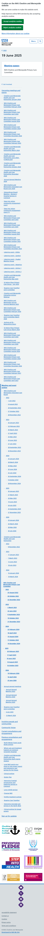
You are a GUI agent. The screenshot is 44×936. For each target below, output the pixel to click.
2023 (7, 420)
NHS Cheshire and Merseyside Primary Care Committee (11, 584)
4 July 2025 (9, 712)
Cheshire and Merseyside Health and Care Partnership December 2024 (12, 173)
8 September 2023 (14, 614)
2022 (7, 398)
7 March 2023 (12, 558)
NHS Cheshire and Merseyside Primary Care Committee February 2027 (12, 371)
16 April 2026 (12, 677)
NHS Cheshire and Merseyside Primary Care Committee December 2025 (13, 247)
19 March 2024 (13, 577)
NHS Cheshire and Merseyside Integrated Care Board (13, 392)
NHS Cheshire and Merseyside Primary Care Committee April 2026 (12, 335)
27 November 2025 (14, 512)
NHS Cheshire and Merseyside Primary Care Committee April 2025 (12, 217)
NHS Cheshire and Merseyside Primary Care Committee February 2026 (12, 309)
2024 (7, 456)
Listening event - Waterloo (13, 265)
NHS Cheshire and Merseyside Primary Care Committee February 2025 (12, 141)
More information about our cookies (15, 33)
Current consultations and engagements (11, 732)
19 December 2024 (14, 644)
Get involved (7, 84)
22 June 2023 (12, 611)
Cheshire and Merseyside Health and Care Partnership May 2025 (12, 277)
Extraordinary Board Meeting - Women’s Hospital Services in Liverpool (10, 195)
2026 (7, 517)
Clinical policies (9, 774)
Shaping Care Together (12, 800)
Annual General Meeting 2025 (11, 701)
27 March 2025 (13, 495)
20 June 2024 (12, 469)
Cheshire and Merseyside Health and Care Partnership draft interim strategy (12, 758)
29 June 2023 (12, 440)
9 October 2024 (13, 480)
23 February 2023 (14, 426)
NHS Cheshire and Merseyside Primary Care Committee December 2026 (13, 364)
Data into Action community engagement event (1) (12, 210)
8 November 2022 (14, 547)
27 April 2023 (12, 433)
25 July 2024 (12, 473)
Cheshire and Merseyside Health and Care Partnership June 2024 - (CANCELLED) (12, 157)
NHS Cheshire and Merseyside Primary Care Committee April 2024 (12, 112)
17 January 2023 (13, 555)
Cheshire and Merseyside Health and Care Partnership (12, 539)
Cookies (4, 919)
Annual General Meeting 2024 (11, 696)
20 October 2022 (13, 596)
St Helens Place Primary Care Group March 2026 (12, 329)
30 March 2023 (13, 430)
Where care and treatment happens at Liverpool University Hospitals (13, 750)
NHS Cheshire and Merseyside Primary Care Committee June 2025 (12, 225)
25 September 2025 (14, 509)
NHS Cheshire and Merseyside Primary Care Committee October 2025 (12, 239)
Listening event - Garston (12, 256)
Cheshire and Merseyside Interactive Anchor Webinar (12, 295)
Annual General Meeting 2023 (11, 690)
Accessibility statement (9, 912)
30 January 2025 (13, 491)
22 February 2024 (13, 629)
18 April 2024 (12, 633)
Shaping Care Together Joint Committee (12, 289)
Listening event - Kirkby (12, 252)
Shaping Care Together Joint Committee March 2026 (12, 317)
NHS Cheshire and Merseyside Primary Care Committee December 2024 (13, 134)
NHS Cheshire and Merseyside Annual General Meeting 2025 (11, 302)
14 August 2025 (12, 662)
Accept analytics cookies (12, 21)
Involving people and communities (10, 723)
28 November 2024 (14, 483)
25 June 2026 (12, 680)
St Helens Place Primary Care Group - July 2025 (11, 283)
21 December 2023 (14, 622)
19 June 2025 (12, 502)
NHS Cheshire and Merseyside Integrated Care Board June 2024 (13, 187)
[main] (22, 438)
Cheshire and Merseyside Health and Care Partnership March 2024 (12, 148)
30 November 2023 (14, 451)
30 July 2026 (12, 531)
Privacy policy (6, 922)
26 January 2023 (13, 423)
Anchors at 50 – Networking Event (10, 323)
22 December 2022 (14, 600)
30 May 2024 (12, 466)
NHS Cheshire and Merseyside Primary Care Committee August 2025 (12, 232)
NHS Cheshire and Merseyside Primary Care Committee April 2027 (12, 378)
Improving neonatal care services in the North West (12, 805)
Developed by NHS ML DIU (11, 932)
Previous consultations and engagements (12, 738)
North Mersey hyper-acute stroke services (12, 744)
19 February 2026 (13, 673)
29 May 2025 (12, 498)
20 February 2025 (13, 651)
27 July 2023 (12, 444)
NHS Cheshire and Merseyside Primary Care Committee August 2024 (12, 119)
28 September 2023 (14, 447)
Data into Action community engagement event (12, 203)
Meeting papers (11, 65)
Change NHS (8, 793)
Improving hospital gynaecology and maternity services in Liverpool (10, 783)
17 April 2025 (11, 655)
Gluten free (8, 777)
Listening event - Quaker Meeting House (12, 260)
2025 (5, 50)
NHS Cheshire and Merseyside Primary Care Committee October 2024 (12, 127)
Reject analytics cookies (12, 27)
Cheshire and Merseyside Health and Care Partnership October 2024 (12, 165)
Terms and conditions (9, 926)
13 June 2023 (12, 562)
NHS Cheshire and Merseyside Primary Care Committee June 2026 (12, 342)
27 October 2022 (13, 411)
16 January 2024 (13, 573)
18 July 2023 (12, 565)
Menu (33, 41)
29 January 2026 (13, 520)
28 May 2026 (12, 527)
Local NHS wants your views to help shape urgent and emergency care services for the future (13, 767)
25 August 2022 (13, 593)
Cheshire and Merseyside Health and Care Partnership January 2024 (12, 97)
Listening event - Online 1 (12, 268)
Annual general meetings (12, 686)
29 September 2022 (14, 408)
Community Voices (9, 728)
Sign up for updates (9, 816)
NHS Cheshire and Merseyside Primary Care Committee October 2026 (12, 357)
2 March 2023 (12, 607)
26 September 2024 (14, 476)
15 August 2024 (13, 637)
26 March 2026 (13, 524)
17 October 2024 (13, 640)
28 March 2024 (13, 462)
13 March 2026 (11, 715)
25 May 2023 (12, 437)
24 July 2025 (12, 505)
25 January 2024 (13, 459)
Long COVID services (10, 790)
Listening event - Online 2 (12, 272)
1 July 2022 (11, 401)
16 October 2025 (12, 665)
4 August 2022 (13, 404)
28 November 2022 (14, 415)
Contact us (5, 916)
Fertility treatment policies (12, 797)
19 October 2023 (13, 618)
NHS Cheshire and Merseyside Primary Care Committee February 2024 (12, 105)
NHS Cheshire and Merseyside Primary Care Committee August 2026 (12, 349)
